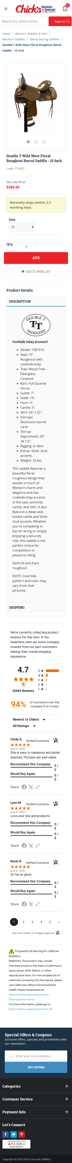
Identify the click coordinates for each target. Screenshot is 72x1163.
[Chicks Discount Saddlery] (35, 8)
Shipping (17, 607)
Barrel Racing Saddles (44, 39)
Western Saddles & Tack (31, 33)
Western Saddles (13, 39)
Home (6, 33)
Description (20, 301)
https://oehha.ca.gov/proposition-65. (31, 1009)
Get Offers (36, 1067)
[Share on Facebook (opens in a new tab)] (24, 787)
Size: (12, 219)
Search (63, 21)
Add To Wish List (38, 271)
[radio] (50, 670)
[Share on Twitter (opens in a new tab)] (31, 787)
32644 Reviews (24, 691)
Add (36, 257)
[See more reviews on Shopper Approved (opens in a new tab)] (37, 787)
